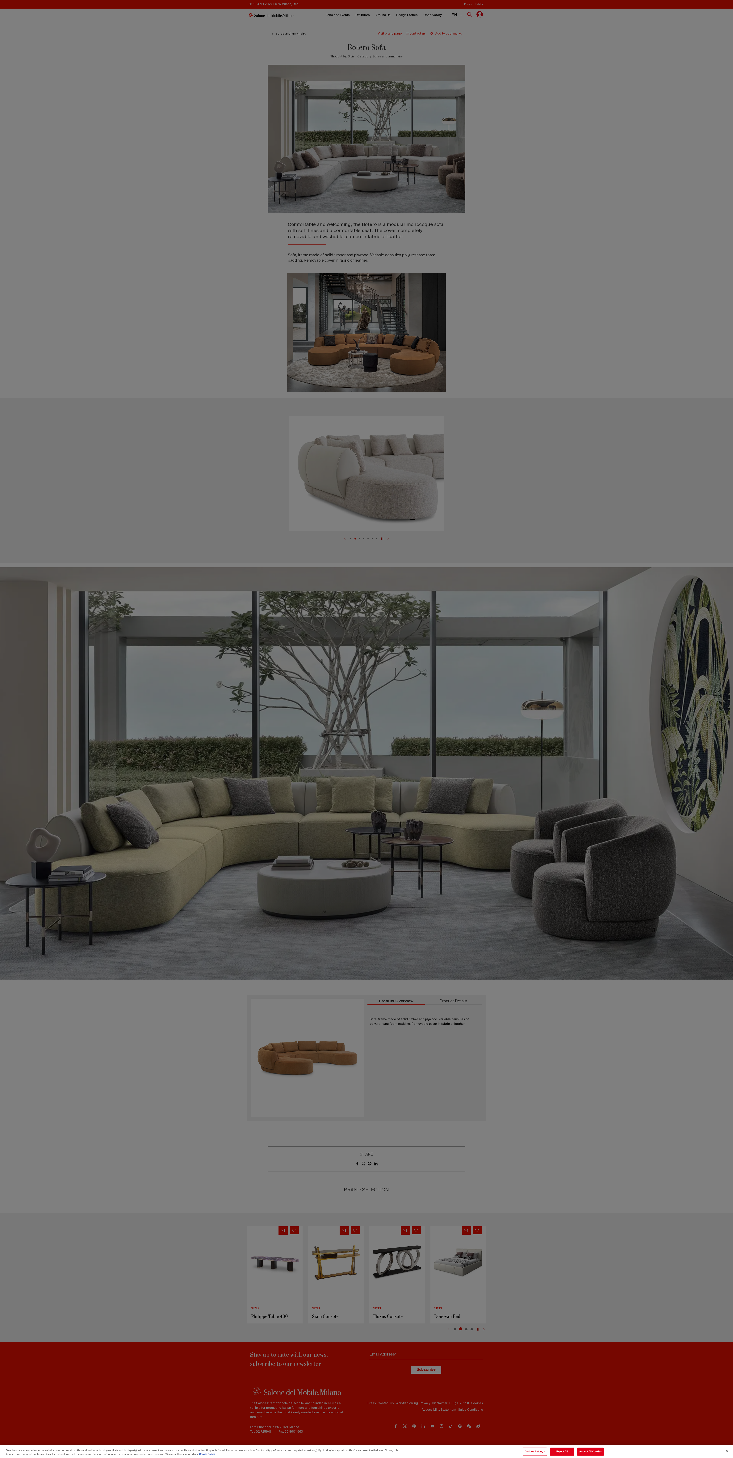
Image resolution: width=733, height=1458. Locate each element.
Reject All (562, 1451)
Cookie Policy (207, 1454)
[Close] (727, 1451)
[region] (366, 1451)
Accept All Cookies (590, 1451)
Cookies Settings (535, 1451)
